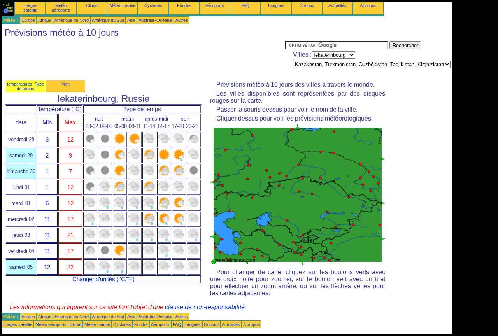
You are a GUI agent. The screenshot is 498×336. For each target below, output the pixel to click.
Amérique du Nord (71, 20)
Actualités (337, 5)
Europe (28, 20)
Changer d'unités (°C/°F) (103, 279)
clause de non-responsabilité (205, 307)
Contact (307, 5)
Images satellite (30, 7)
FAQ (245, 5)
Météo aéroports (61, 7)
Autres (181, 20)
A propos (368, 5)
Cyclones (153, 5)
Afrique (44, 20)
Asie (131, 20)
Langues (276, 5)
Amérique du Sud (108, 20)
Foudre (184, 5)
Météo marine (122, 5)
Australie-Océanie (155, 20)
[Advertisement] (143, 58)
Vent (65, 84)
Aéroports (214, 5)
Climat (92, 5)
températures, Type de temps (25, 86)
